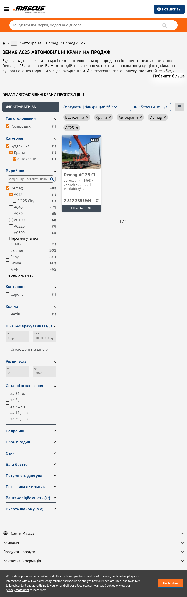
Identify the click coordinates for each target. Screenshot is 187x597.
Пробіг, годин (18, 442)
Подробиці (15, 431)
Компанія (11, 543)
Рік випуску (16, 361)
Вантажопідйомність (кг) (28, 498)
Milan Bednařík (81, 208)
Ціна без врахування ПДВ (29, 326)
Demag (52, 42)
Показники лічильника (26, 487)
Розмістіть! (171, 9)
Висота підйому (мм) (24, 509)
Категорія (14, 138)
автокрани (31, 42)
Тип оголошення (21, 119)
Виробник (15, 171)
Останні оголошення (24, 386)
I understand (170, 583)
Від (8, 368)
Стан (10, 453)
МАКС (37, 333)
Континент (15, 287)
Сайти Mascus (22, 534)
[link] (81, 152)
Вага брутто (17, 464)
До (35, 368)
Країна (12, 306)
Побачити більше (169, 75)
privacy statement (17, 590)
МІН (9, 333)
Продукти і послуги (19, 552)
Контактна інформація (22, 561)
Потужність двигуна (24, 476)
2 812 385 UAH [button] (77, 201)
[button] (30, 107)
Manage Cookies (104, 585)
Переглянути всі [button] (23, 238)
